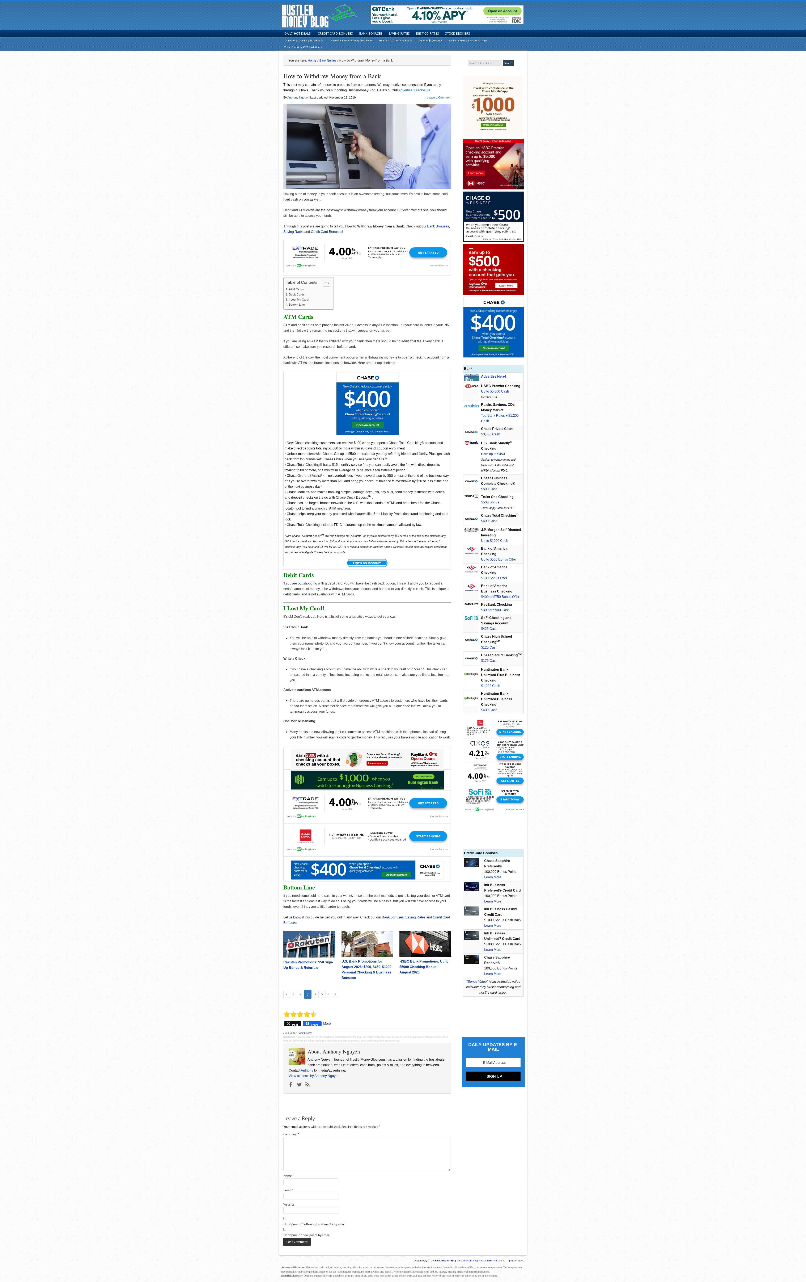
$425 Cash (489, 628)
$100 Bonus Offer (494, 578)
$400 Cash (489, 521)
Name (288, 1176)
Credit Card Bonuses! (327, 232)
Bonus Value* (478, 981)
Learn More (492, 877)
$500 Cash (489, 489)
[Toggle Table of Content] (324, 283)
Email (288, 1190)
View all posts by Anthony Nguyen (314, 1076)
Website (288, 1204)
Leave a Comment (439, 97)
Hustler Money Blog (319, 16)
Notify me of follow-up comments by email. (314, 1224)
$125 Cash (489, 647)
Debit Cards (297, 294)
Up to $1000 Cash (494, 540)
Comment (291, 1134)
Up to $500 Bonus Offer (498, 559)
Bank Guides (305, 1033)
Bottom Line (297, 304)
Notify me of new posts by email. (306, 1235)
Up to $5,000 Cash (495, 391)
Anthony (307, 1070)
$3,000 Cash (490, 434)
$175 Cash (489, 660)
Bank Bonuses (438, 226)
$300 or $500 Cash (495, 610)
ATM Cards (296, 289)
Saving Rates (293, 232)
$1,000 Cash (490, 686)
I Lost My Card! (299, 299)
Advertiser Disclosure (414, 90)
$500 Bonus (490, 502)
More (327, 1023)
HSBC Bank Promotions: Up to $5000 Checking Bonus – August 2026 (424, 967)
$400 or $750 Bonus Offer (500, 597)
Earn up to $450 (493, 454)
